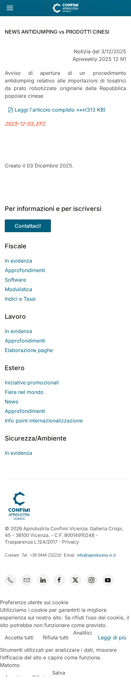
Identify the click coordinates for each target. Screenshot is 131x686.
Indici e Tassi (20, 299)
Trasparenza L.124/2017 (31, 542)
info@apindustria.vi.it (96, 555)
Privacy (70, 542)
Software (15, 280)
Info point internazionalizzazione (44, 420)
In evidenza (18, 261)
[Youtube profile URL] (108, 580)
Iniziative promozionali (32, 382)
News (11, 401)
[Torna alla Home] (65, 8)
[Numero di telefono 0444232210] (10, 580)
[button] (10, 8)
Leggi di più (112, 637)
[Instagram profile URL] (91, 580)
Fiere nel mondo (24, 392)
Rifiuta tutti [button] (55, 637)
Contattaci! (28, 226)
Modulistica (18, 289)
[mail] (26, 580)
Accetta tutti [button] (19, 637)
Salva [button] (58, 673)
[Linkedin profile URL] (43, 580)
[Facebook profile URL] (59, 580)
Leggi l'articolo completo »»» (60, 110)
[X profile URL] (75, 580)
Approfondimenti (25, 270)
